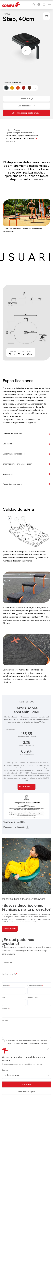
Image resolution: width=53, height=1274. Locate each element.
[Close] (48, 1049)
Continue (26, 1084)
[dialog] (26, 637)
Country (5, 1070)
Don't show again (26, 1092)
